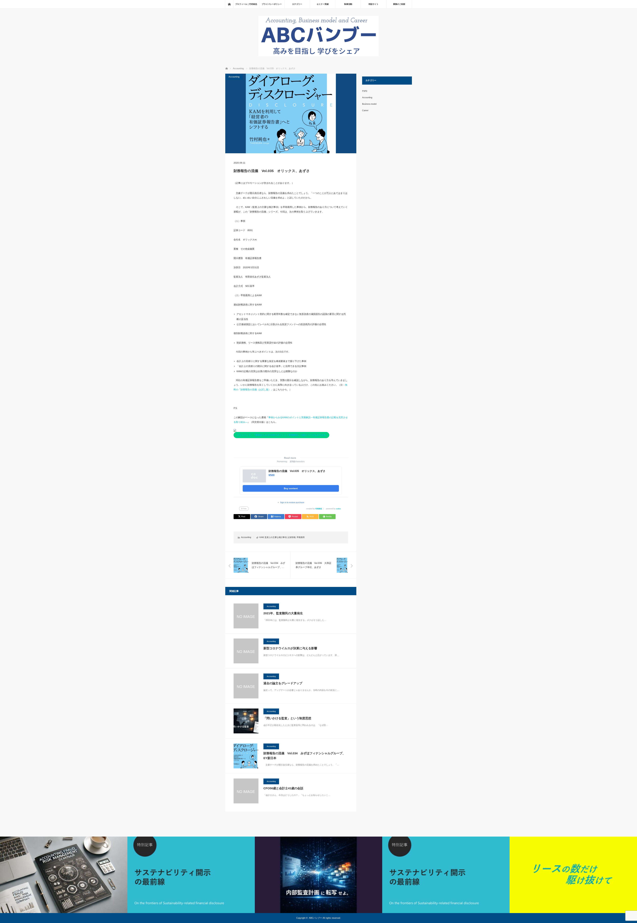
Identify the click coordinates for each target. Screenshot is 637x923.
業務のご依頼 (399, 4)
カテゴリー (297, 4)
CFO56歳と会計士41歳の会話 (283, 788)
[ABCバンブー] (318, 55)
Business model (369, 104)
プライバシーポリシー (272, 4)
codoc (338, 509)
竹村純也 (318, 509)
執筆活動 (348, 4)
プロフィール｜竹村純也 (246, 4)
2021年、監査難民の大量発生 (283, 613)
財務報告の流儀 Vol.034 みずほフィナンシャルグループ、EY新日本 (304, 756)
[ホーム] (229, 4)
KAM (261, 537)
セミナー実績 (323, 4)
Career (365, 110)
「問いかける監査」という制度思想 (287, 718)
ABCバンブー (315, 918)
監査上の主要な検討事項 (276, 537)
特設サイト (374, 4)
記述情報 (292, 537)
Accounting (234, 76)
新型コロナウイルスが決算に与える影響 (290, 648)
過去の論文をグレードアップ (282, 683)
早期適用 (301, 537)
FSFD (364, 91)
